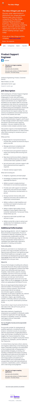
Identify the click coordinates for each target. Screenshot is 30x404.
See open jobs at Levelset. (12, 69)
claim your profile (15, 38)
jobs (4, 46)
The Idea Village (13, 4)
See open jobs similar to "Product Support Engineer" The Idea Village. (16, 71)
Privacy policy (11, 400)
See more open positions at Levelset (15, 386)
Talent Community (6, 308)
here (6, 318)
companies (11, 46)
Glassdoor (18, 280)
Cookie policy (18, 400)
